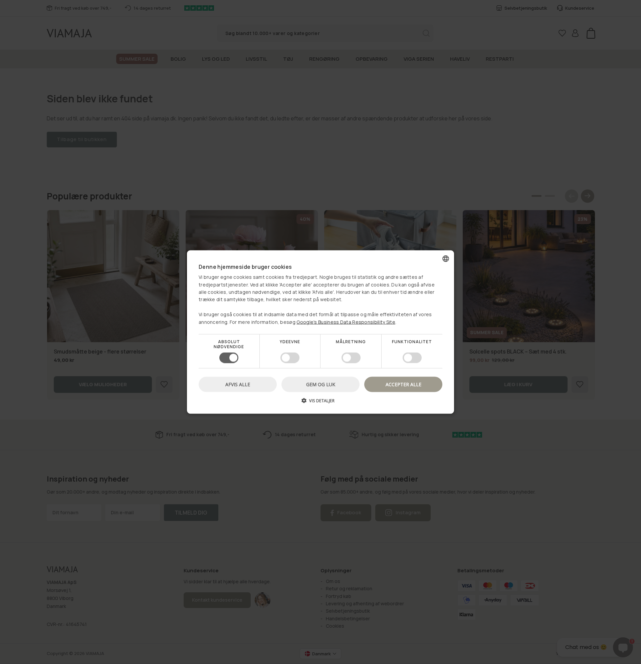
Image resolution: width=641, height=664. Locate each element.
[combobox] (445, 258)
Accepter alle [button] (403, 384)
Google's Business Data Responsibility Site (345, 321)
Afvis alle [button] (237, 384)
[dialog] (320, 332)
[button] (320, 403)
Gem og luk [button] (320, 384)
